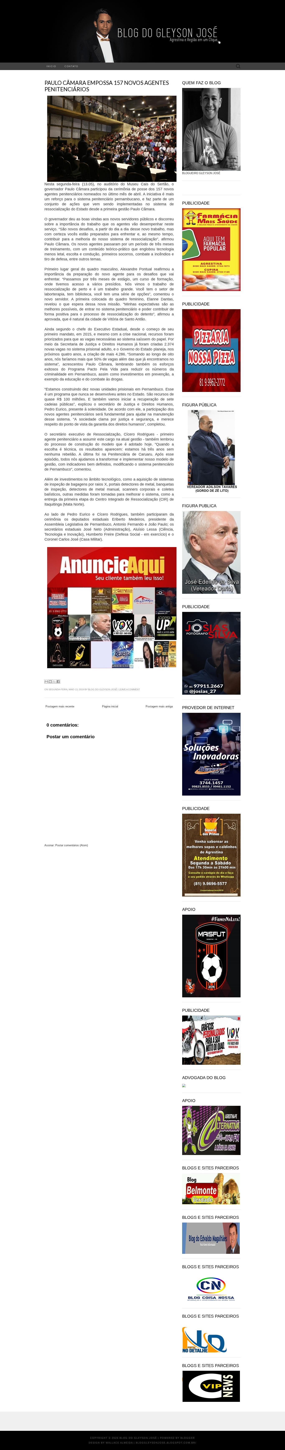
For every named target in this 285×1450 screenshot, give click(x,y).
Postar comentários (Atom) (71, 845)
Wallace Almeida (119, 1442)
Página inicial (110, 706)
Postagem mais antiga (159, 706)
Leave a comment (129, 689)
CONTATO (71, 66)
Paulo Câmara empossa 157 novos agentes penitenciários (106, 86)
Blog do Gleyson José (102, 689)
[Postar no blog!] (50, 681)
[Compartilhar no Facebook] (58, 681)
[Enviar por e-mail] (46, 681)
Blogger (187, 1438)
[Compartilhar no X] (54, 681)
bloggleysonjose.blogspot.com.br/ (166, 1442)
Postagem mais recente (59, 706)
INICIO (51, 66)
